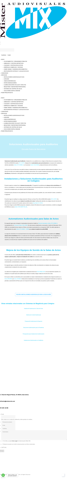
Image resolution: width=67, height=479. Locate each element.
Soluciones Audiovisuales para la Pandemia (33, 327)
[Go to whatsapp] (3, 475)
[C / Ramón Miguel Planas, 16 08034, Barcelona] (1, 391)
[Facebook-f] (1, 455)
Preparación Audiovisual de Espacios (33, 321)
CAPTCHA (3, 447)
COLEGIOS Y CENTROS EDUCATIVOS (13, 65)
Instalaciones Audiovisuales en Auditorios (33, 340)
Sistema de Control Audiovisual (33, 314)
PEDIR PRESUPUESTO (7, 92)
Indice (14, 472)
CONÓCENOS (4, 73)
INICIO (2, 59)
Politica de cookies (49, 472)
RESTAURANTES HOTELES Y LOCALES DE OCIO (16, 71)
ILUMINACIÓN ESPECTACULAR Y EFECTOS (15, 84)
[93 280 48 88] (1, 405)
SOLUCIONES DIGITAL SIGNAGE (12, 90)
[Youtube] (1, 463)
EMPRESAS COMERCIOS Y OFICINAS (13, 67)
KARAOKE (6, 79)
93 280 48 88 (4, 408)
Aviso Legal (14, 440)
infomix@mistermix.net (7, 401)
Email (2, 414)
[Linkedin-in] (1, 467)
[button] (33, 47)
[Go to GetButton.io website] (3, 477)
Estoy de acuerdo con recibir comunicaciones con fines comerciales (19, 444)
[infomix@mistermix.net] (1, 398)
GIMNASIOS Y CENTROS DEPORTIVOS (13, 63)
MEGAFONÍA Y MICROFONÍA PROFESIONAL (15, 86)
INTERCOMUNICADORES (10, 82)
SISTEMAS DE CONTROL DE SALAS (13, 88)
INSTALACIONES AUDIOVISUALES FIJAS (14, 77)
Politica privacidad (35, 472)
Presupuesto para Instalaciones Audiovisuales (33, 333)
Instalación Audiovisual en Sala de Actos (33, 308)
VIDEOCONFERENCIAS (10, 80)
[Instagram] (1, 459)
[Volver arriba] (63, 474)
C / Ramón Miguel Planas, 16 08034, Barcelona (14, 394)
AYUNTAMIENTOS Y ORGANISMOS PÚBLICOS (15, 61)
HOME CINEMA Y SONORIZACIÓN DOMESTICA (15, 69)
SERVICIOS (4, 75)
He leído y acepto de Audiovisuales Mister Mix (16, 440)
